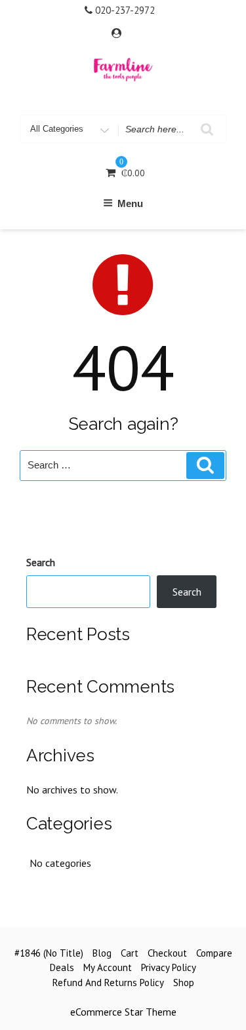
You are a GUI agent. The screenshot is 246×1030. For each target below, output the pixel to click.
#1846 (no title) (48, 953)
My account (107, 967)
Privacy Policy (168, 967)
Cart (129, 953)
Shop (183, 982)
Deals (62, 967)
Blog (102, 953)
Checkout (167, 953)
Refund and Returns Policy (108, 982)
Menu (130, 203)
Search (40, 562)
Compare (214, 953)
